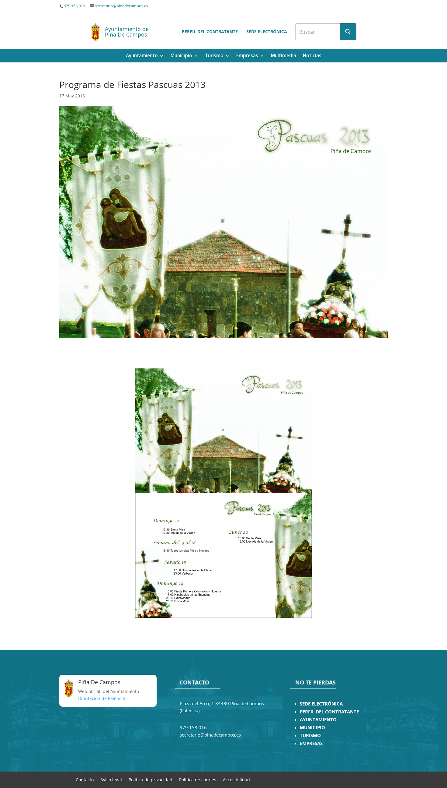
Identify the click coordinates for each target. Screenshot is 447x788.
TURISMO (310, 735)
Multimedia (283, 56)
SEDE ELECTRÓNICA (321, 704)
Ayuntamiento (142, 56)
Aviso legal (111, 779)
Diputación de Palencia (101, 698)
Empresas (247, 56)
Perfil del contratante (210, 31)
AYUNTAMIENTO (318, 719)
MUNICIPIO (312, 727)
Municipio (181, 56)
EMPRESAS (311, 743)
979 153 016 (74, 6)
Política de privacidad (150, 779)
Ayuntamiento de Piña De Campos (127, 31)
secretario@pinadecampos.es (121, 6)
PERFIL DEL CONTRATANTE (329, 712)
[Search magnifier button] (348, 31)
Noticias (312, 56)
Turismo (214, 56)
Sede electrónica (266, 31)
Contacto (85, 779)
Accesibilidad (236, 779)
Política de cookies (197, 779)
